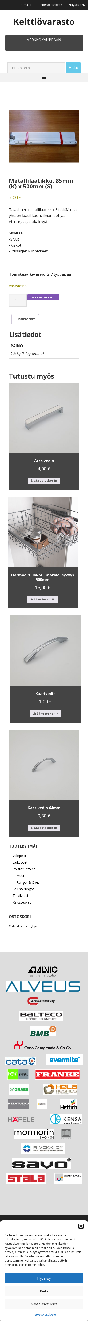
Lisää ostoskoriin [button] (44, 481)
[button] (81, 1226)
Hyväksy (44, 1278)
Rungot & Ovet (27, 882)
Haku (73, 67)
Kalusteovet (22, 902)
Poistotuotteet (24, 869)
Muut (20, 875)
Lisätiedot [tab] (25, 319)
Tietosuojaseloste (44, 1315)
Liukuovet (20, 862)
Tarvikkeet (20, 895)
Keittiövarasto (44, 21)
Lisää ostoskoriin (43, 297)
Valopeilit (19, 855)
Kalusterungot (23, 889)
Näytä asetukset (44, 1304)
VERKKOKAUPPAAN (44, 39)
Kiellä (44, 1291)
